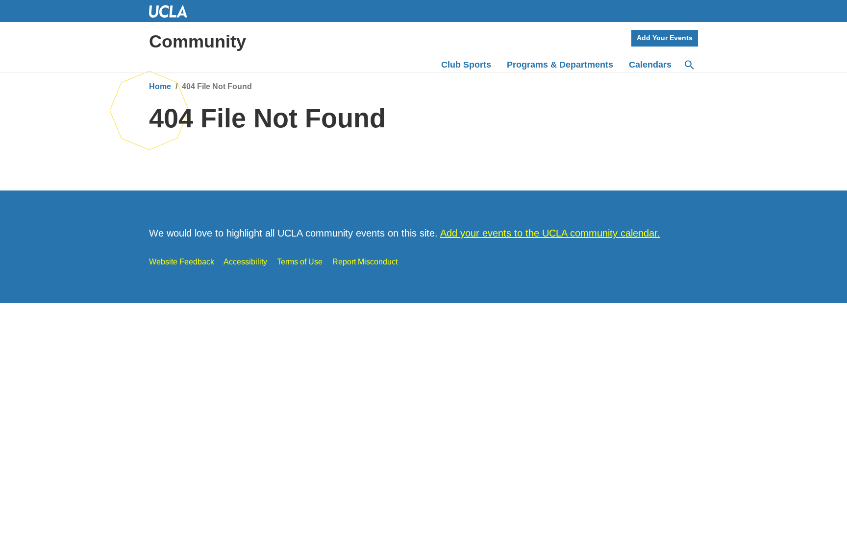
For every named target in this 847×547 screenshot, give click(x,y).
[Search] (688, 65)
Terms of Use (300, 262)
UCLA (172, 11)
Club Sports (466, 65)
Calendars (650, 65)
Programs (560, 65)
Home (160, 86)
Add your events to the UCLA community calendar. (550, 233)
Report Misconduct (365, 262)
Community (197, 41)
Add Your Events (665, 38)
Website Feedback (181, 262)
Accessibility (245, 262)
